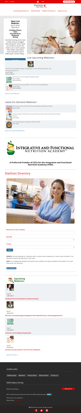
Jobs (43, 1)
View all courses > (12, 355)
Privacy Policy (32, 375)
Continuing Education (20, 11)
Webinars (22, 375)
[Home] (37, 2)
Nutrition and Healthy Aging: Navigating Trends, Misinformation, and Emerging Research (33, 315)
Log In (12, 1)
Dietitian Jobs (35, 11)
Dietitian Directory (48, 11)
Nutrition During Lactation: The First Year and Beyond (22, 350)
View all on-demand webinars (15, 131)
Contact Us (54, 375)
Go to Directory (11, 268)
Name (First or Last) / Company (15, 229)
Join (6, 1)
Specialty (9, 237)
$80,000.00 (68, 389)
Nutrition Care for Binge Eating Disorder (18, 333)
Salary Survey (62, 11)
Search (9, 250)
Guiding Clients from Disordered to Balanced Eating (21, 299)
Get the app (68, 2)
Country (8, 244)
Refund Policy (43, 375)
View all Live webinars (12, 93)
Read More (18, 400)
